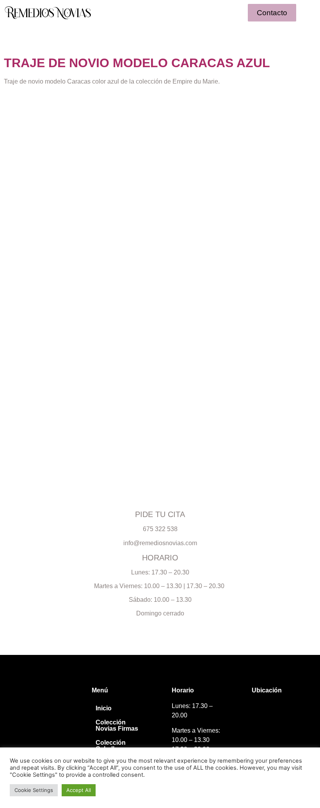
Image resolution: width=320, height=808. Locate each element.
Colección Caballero (111, 745)
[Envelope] (45, 710)
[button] (160, 12)
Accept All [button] (78, 790)
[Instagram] (16, 710)
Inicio (104, 708)
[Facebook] (31, 710)
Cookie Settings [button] (33, 790)
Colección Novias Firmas (117, 725)
